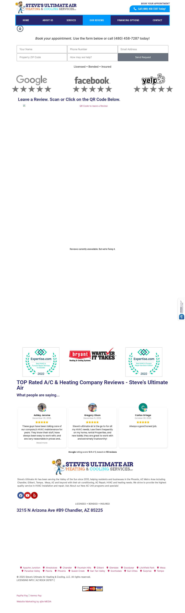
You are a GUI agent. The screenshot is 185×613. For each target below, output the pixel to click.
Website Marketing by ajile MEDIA (34, 601)
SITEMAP (60, 580)
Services (71, 20)
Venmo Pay (36, 595)
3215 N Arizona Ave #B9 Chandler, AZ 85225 (60, 510)
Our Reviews (97, 20)
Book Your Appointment (155, 3)
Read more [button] (42, 442)
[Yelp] (34, 495)
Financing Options (128, 20)
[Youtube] (27, 495)
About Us (48, 20)
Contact (157, 20)
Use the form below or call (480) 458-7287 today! (92, 38)
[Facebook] (20, 495)
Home (26, 20)
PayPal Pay (22, 595)
